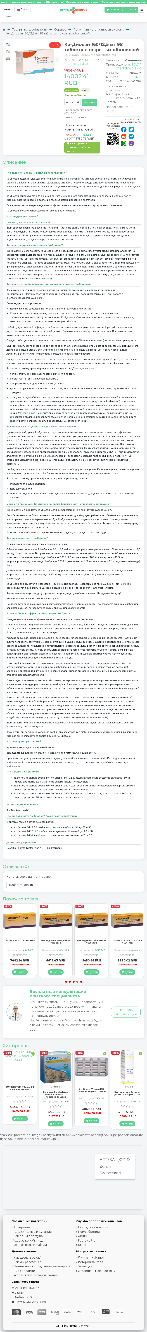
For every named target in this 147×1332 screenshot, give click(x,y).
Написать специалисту (124, 1012)
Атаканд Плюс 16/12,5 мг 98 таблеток (56, 941)
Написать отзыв (76, 64)
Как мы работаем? (27, 1262)
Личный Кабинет (91, 1257)
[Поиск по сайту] (139, 16)
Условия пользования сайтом (35, 1275)
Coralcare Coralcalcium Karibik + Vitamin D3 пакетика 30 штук (19, 1094)
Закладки (85, 1266)
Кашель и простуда (28, 1236)
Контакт (84, 1245)
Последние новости (93, 1227)
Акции (83, 1236)
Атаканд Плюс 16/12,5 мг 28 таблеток (20, 941)
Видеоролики (24, 1271)
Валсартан (113, 111)
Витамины (20, 1087)
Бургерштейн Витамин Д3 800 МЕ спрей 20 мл (91, 1093)
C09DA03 (134, 77)
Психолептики (128, 1087)
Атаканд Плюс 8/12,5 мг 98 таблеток (91, 941)
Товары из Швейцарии (29, 29)
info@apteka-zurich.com (30, 1301)
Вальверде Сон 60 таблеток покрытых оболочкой (127, 1094)
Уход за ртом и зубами (30, 1245)
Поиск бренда (89, 1231)
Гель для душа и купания (32, 1231)
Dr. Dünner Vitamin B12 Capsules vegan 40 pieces (55, 1090)
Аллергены (21, 1227)
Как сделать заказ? (27, 1257)
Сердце (60, 29)
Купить (89, 102)
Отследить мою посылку (96, 1271)
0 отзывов (89, 60)
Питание (92, 1087)
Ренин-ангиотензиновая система (98, 29)
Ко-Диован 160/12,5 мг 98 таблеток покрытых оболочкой (48, 33)
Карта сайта (86, 1240)
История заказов (90, 1262)
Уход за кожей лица (28, 1240)
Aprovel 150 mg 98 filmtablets (127, 941)
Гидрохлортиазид (119, 107)
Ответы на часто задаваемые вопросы (42, 1266)
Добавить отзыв (21, 885)
